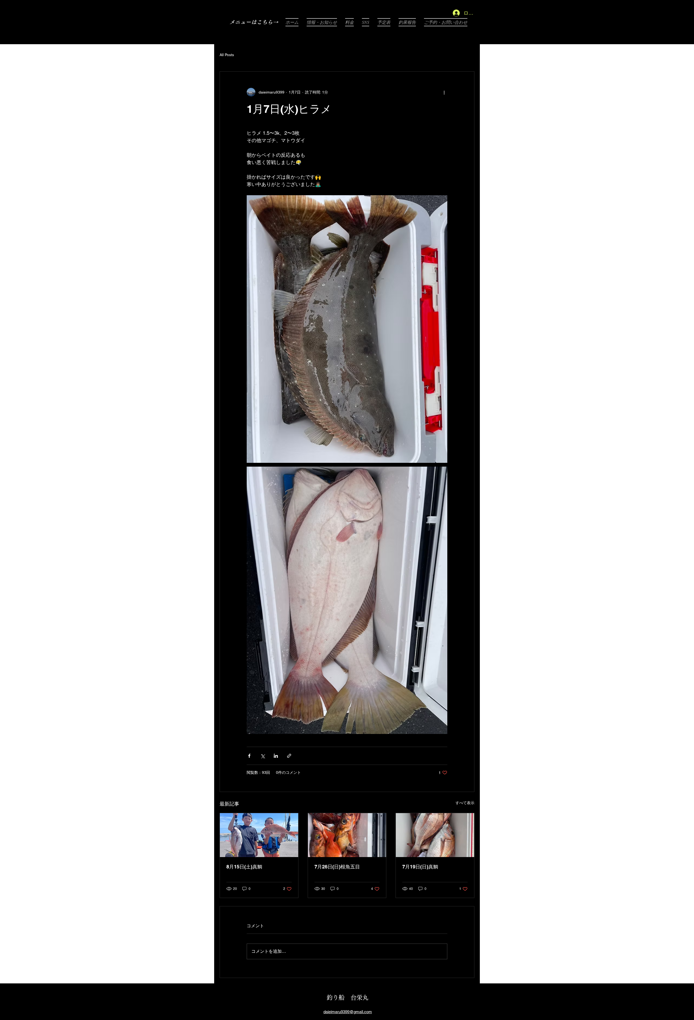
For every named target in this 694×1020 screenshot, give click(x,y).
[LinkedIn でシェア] (275, 755)
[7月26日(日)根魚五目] (347, 835)
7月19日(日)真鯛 (420, 867)
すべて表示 (464, 803)
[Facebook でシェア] (249, 755)
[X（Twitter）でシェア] (262, 755)
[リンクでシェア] (289, 755)
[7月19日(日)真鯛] (435, 835)
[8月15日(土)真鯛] (259, 835)
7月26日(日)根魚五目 (337, 867)
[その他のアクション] (444, 92)
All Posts (227, 55)
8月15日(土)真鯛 (244, 867)
